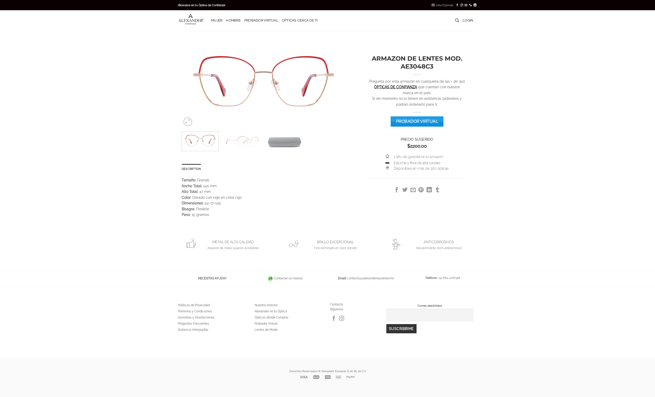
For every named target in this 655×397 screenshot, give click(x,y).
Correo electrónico (430, 305)
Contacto (336, 304)
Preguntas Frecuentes (193, 323)
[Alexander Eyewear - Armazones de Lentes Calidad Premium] (190, 20)
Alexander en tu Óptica (271, 311)
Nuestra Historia (266, 305)
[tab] (191, 169)
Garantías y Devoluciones (196, 317)
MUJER (216, 20)
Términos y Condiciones (195, 311)
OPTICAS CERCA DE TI (300, 20)
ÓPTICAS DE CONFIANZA (395, 87)
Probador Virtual (266, 323)
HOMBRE (233, 20)
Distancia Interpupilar (193, 330)
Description (191, 169)
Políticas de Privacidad (194, 305)
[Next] (335, 81)
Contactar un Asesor (288, 278)
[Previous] (191, 81)
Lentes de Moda (266, 330)
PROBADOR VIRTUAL (261, 20)
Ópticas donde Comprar (271, 317)
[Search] (457, 20)
